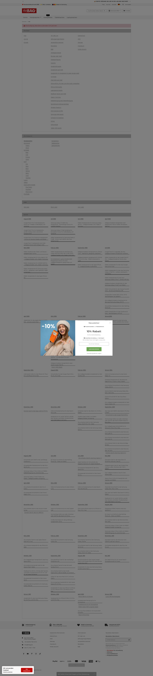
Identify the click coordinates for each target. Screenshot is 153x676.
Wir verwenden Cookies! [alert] (8, 669)
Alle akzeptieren (26, 670)
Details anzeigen (7, 672)
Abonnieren (94, 349)
